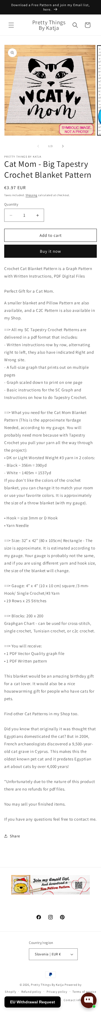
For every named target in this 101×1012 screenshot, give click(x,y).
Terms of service (84, 992)
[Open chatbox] (89, 1000)
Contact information (79, 1000)
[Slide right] (63, 146)
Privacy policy (57, 992)
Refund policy (31, 992)
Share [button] (15, 835)
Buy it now (50, 251)
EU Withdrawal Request (32, 1002)
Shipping (31, 195)
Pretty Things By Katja (47, 985)
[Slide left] (38, 146)
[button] (11, 25)
